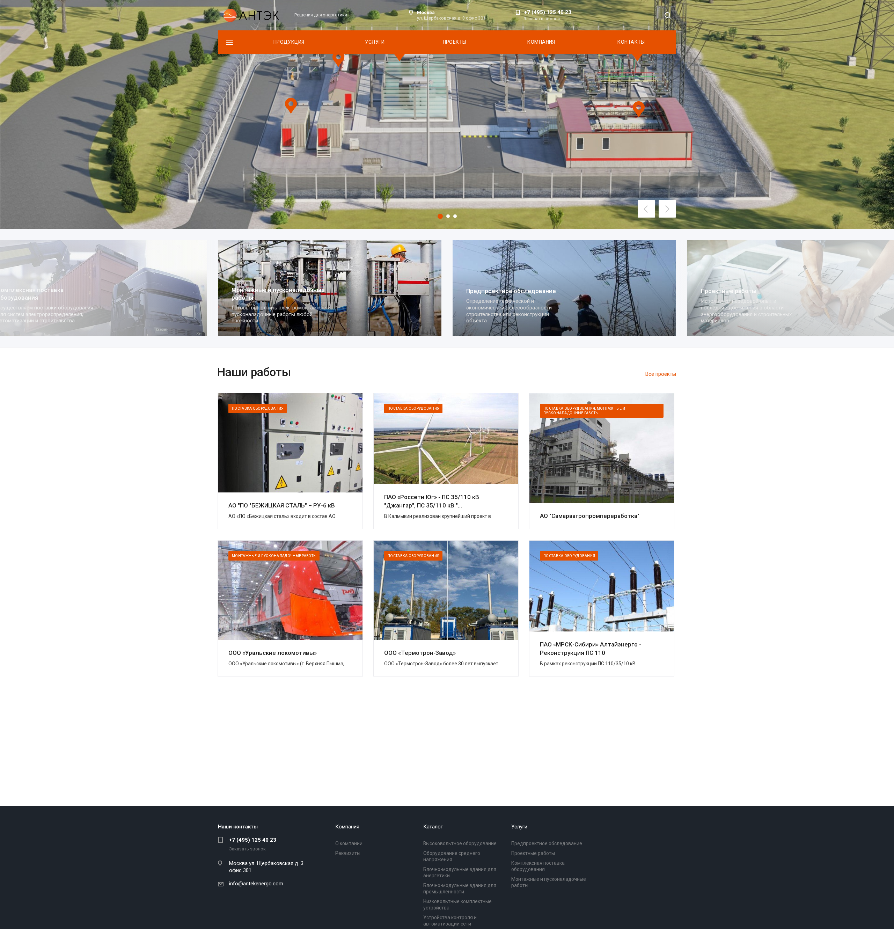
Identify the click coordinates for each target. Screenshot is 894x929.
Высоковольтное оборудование (460, 843)
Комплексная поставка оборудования (734, 293)
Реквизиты (347, 853)
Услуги (374, 42)
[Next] (667, 209)
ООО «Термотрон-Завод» (420, 652)
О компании (348, 843)
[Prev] (646, 209)
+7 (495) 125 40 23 (547, 12)
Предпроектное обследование (276, 290)
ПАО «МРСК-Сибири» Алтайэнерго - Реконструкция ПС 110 (590, 648)
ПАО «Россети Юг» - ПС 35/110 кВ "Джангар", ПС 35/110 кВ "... (431, 501)
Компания (541, 42)
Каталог (433, 827)
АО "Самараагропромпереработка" (589, 515)
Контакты (631, 42)
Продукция (289, 42)
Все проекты (660, 374)
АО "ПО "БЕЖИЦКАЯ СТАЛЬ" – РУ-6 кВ (281, 505)
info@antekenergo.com (256, 883)
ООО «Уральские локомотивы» (272, 652)
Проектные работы (494, 290)
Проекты (455, 42)
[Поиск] (667, 16)
